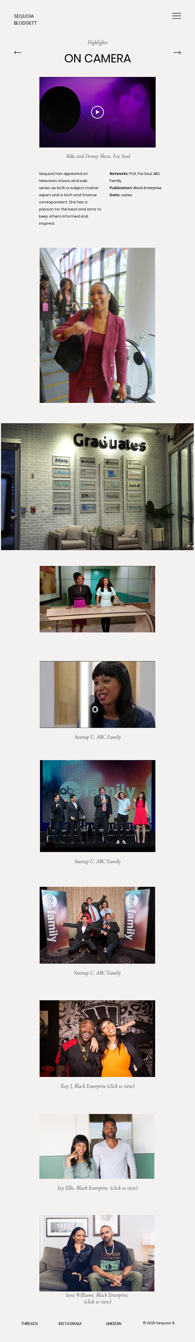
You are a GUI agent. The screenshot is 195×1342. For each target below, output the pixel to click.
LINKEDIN (113, 1324)
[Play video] (97, 112)
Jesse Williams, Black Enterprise (97, 1295)
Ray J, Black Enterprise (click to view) (97, 1086)
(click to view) (123, 1188)
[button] (146, 396)
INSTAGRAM (70, 1324)
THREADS (29, 1324)
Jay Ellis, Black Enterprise (83, 1188)
